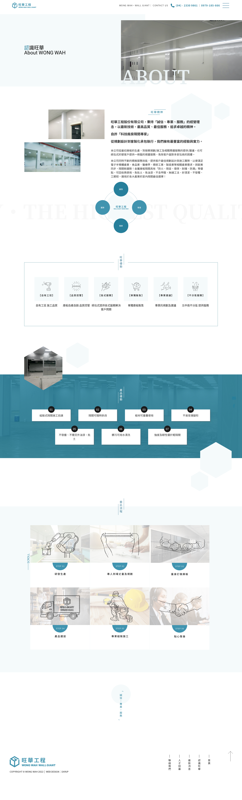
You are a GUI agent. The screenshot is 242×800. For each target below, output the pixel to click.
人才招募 (179, 764)
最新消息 (189, 764)
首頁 (209, 762)
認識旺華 (199, 764)
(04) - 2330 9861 (187, 5)
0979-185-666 (210, 5)
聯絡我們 (169, 764)
